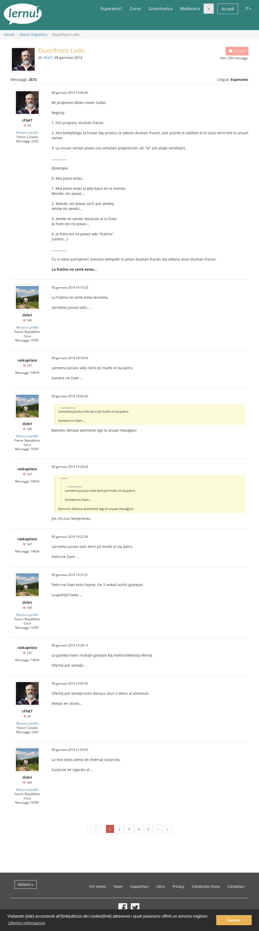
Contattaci (236, 886)
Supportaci (139, 886)
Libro (160, 886)
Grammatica (160, 8)
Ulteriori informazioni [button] (26, 923)
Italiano (24, 884)
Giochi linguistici (33, 34)
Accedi (228, 9)
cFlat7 (48, 57)
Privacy (178, 886)
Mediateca (190, 8)
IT (247, 8)
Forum (9, 34)
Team (118, 886)
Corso (135, 8)
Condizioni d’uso (206, 886)
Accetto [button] (234, 920)
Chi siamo (97, 886)
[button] (209, 9)
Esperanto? (111, 8)
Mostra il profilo (27, 132)
